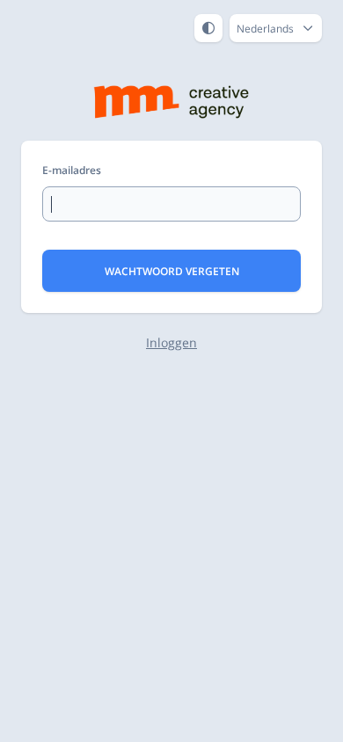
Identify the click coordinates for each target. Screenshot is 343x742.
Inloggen (171, 342)
